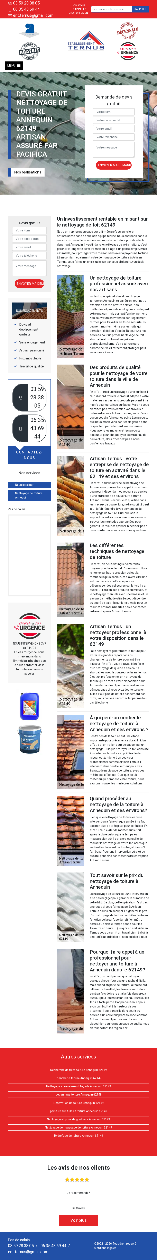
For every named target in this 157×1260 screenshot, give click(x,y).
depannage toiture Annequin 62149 (79, 1094)
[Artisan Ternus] (86, 41)
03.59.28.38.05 (21, 1245)
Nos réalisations (27, 172)
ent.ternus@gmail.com (33, 15)
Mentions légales (105, 1248)
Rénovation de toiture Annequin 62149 (79, 1103)
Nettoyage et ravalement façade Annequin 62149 (78, 1086)
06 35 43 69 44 (26, 9)
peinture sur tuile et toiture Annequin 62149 (78, 1111)
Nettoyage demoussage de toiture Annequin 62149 (78, 1127)
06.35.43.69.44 (52, 1245)
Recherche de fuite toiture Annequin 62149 (78, 1070)
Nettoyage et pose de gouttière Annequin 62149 (78, 1119)
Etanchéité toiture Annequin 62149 (78, 1078)
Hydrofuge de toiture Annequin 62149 (78, 1135)
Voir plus (78, 1220)
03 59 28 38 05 (26, 3)
